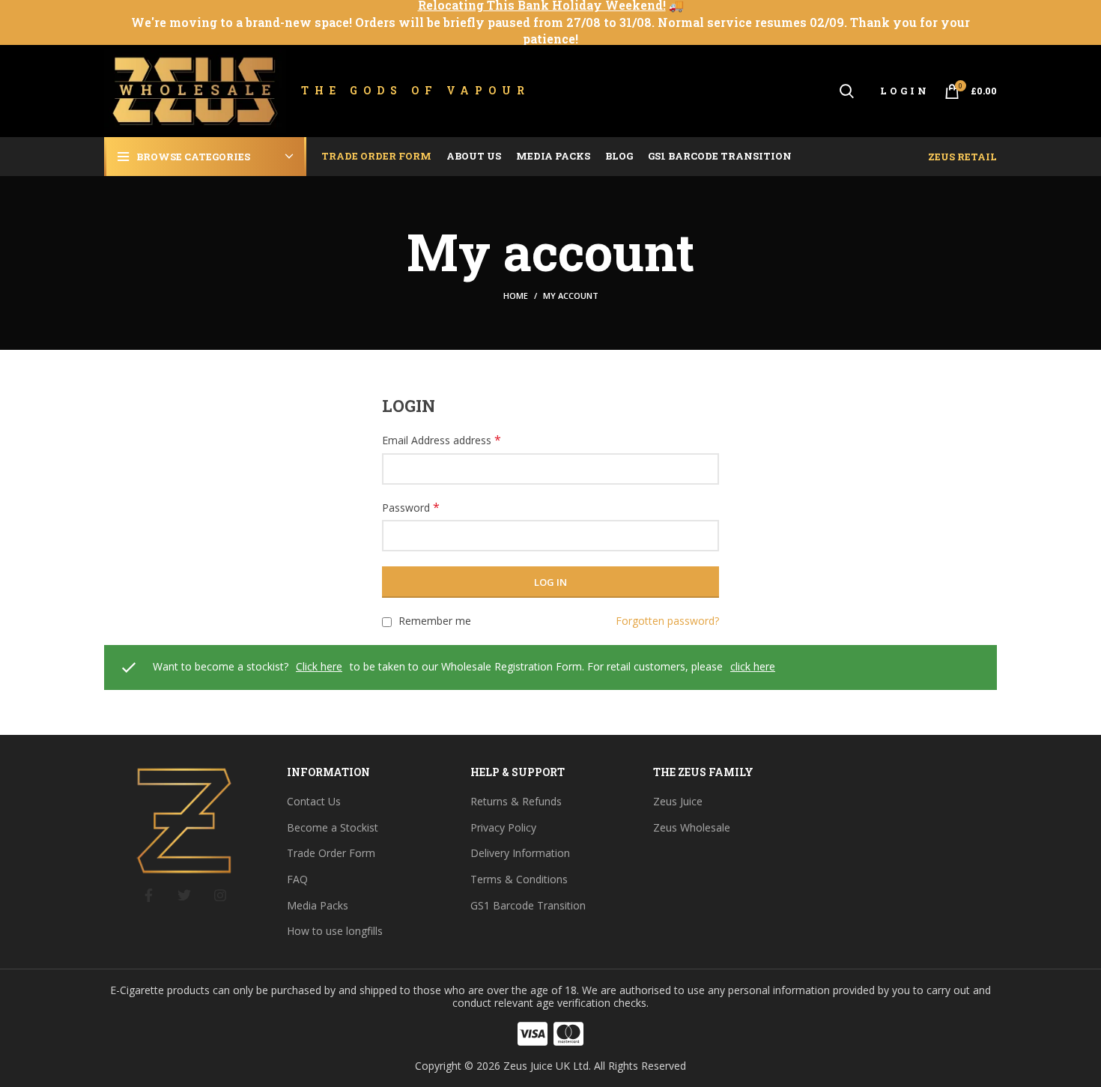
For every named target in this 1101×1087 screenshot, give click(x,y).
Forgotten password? (667, 621)
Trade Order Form (331, 853)
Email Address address (441, 440)
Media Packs (317, 905)
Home (515, 295)
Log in (550, 582)
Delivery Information (520, 853)
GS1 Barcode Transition (528, 905)
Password (411, 507)
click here (752, 666)
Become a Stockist (332, 827)
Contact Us (314, 801)
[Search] (846, 91)
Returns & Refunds (516, 801)
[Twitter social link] (184, 895)
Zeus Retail (962, 156)
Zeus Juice (678, 801)
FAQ (297, 879)
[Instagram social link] (220, 895)
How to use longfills (335, 931)
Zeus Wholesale (691, 827)
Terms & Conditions (519, 879)
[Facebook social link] (148, 895)
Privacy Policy (503, 827)
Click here (319, 666)
